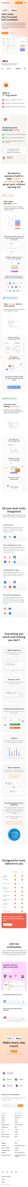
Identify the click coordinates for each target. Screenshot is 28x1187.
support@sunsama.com (14, 955)
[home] (5, 3)
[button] (25, 2)
